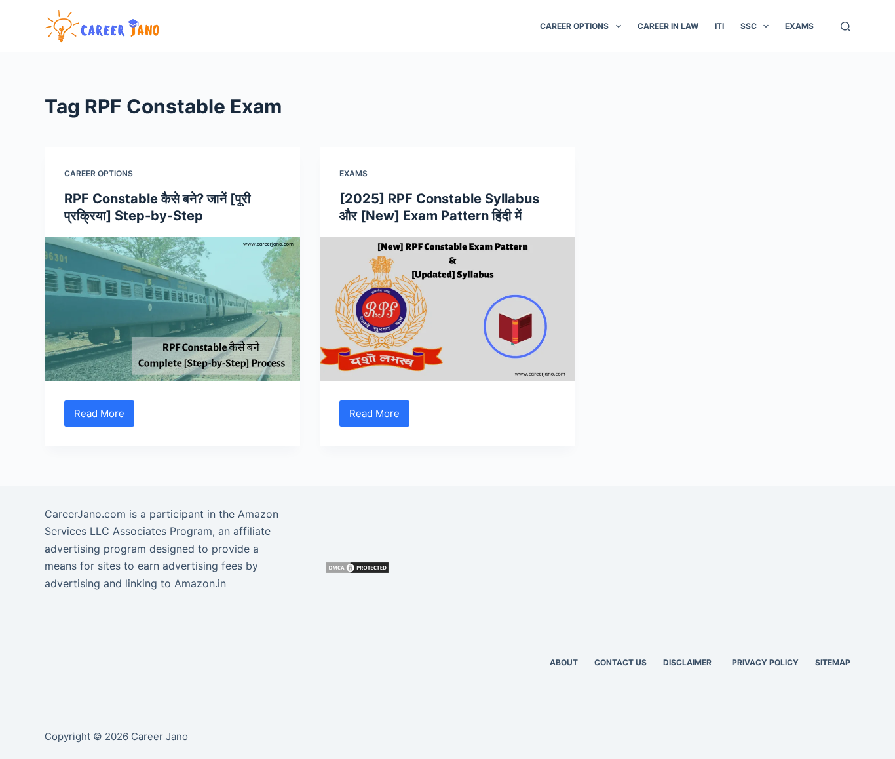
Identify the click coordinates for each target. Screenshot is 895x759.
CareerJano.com (85, 513)
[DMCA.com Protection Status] (357, 566)
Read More (104, 417)
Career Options (574, 26)
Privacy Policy (765, 662)
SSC (748, 26)
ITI (719, 26)
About (564, 662)
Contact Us (620, 662)
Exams (799, 26)
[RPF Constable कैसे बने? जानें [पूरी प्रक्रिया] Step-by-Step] (172, 309)
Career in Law (668, 26)
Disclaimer (689, 662)
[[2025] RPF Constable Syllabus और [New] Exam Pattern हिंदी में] (447, 309)
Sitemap (832, 662)
